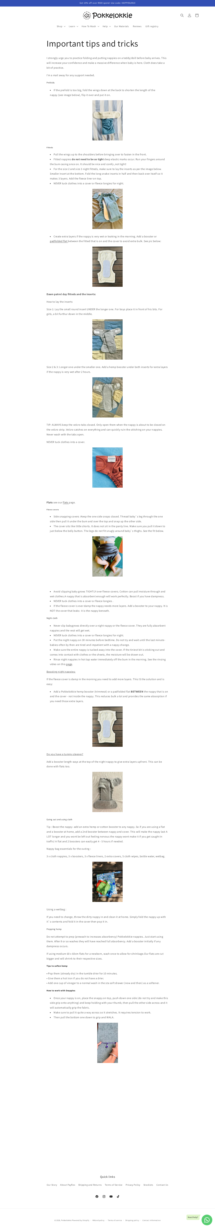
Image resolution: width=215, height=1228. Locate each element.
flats (66, 502)
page (69, 664)
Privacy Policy (133, 1184)
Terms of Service (113, 1184)
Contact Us (162, 1184)
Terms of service (115, 1220)
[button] (61, 26)
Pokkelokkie (66, 1220)
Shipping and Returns (90, 1184)
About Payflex (67, 1184)
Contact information (151, 1220)
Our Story (52, 1184)
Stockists (148, 1184)
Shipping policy (132, 1220)
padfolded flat (59, 241)
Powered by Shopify (80, 1220)
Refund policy (98, 1220)
